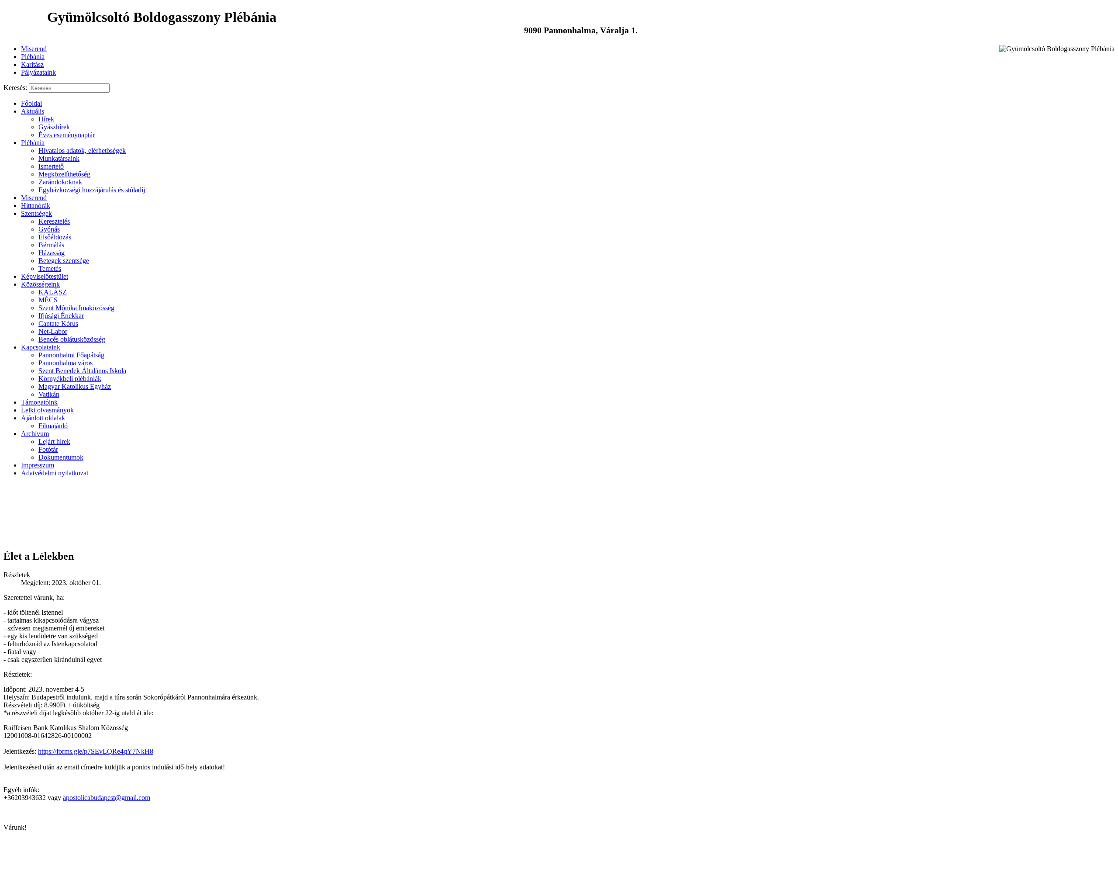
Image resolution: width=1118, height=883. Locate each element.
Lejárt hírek (54, 441)
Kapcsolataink (40, 347)
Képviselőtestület (44, 276)
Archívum (35, 433)
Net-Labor (52, 331)
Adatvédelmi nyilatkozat (54, 473)
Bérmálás (51, 245)
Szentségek (36, 213)
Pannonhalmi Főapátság (71, 355)
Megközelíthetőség (64, 174)
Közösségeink (40, 284)
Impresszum (37, 465)
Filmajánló (53, 425)
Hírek (46, 119)
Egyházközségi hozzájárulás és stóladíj (91, 190)
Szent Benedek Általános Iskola (82, 370)
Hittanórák (35, 205)
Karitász (32, 64)
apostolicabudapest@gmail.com (106, 797)
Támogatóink (39, 402)
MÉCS (48, 300)
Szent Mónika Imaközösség (76, 308)
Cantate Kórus (58, 323)
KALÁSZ (52, 292)
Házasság (51, 252)
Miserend (34, 48)
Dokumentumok (60, 457)
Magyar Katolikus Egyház (74, 386)
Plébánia (33, 56)
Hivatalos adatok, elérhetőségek (82, 150)
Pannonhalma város (65, 363)
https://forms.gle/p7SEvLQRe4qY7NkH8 (95, 751)
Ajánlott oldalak (43, 418)
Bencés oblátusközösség (71, 339)
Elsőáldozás (54, 237)
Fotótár (48, 449)
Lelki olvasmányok (47, 410)
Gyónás (49, 229)
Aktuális (32, 111)
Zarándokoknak (60, 182)
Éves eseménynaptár (66, 135)
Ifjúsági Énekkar (61, 315)
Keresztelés (54, 221)
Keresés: (15, 87)
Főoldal (31, 103)
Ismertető (51, 166)
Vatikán (48, 394)
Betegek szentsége (63, 260)
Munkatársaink (58, 158)
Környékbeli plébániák (69, 378)
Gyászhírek (54, 127)
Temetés (49, 268)
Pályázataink (38, 72)
